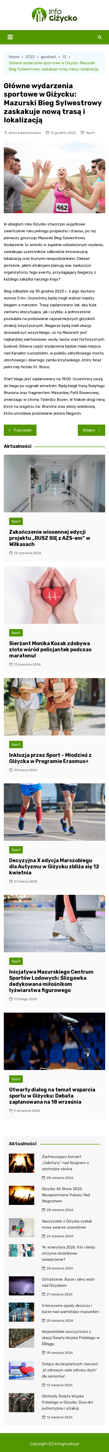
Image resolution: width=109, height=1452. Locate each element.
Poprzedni (22, 430)
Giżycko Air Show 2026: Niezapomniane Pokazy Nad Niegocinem (66, 1195)
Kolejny (89, 430)
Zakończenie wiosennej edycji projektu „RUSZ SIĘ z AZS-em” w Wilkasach (49, 538)
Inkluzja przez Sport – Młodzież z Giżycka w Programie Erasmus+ (50, 758)
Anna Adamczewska (25, 133)
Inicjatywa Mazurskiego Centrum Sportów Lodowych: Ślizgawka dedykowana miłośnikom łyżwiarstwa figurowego (51, 981)
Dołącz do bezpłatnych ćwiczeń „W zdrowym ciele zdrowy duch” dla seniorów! (70, 1370)
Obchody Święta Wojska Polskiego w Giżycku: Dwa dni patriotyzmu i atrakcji (67, 1402)
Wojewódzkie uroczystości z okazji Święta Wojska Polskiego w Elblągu (71, 1337)
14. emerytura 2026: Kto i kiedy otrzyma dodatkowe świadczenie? (68, 1253)
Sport (90, 133)
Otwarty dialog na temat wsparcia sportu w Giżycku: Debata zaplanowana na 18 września (52, 1096)
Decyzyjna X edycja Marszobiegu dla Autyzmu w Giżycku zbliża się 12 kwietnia (54, 866)
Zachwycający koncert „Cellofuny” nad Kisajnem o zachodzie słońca (65, 1162)
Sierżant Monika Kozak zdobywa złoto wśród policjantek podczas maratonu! (50, 649)
